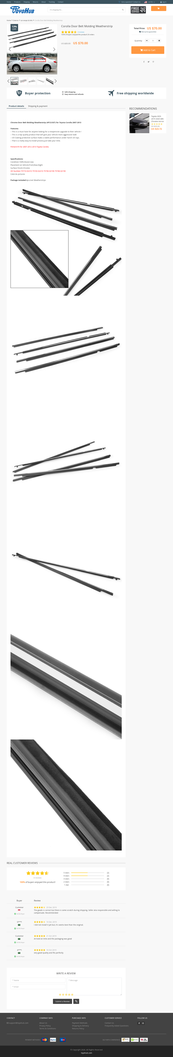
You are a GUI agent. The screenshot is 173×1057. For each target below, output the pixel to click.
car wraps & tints (27, 20)
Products (17, 2)
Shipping (27, 2)
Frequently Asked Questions (117, 1026)
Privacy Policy (45, 1026)
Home (9, 2)
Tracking (52, 2)
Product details (16, 106)
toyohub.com (86, 1053)
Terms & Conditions (47, 1028)
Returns (35, 2)
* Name (15, 980)
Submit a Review (62, 1001)
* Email (15, 987)
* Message (73, 980)
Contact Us (136, 2)
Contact (60, 2)
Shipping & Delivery (80, 1026)
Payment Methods (79, 1023)
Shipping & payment (37, 106)
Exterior (16, 20)
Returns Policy (78, 1028)
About (43, 2)
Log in (164, 2)
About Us (43, 1023)
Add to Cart (149, 50)
